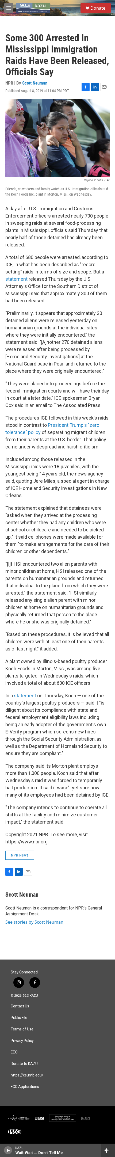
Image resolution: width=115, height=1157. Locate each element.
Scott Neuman (34, 83)
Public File (19, 1018)
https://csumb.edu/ (27, 1075)
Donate (97, 8)
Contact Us (20, 1006)
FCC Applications (25, 1087)
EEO (14, 1052)
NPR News (20, 855)
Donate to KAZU (24, 1064)
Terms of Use (22, 1029)
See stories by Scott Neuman (34, 922)
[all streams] (108, 1150)
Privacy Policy (22, 1041)
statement (17, 279)
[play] (8, 1150)
